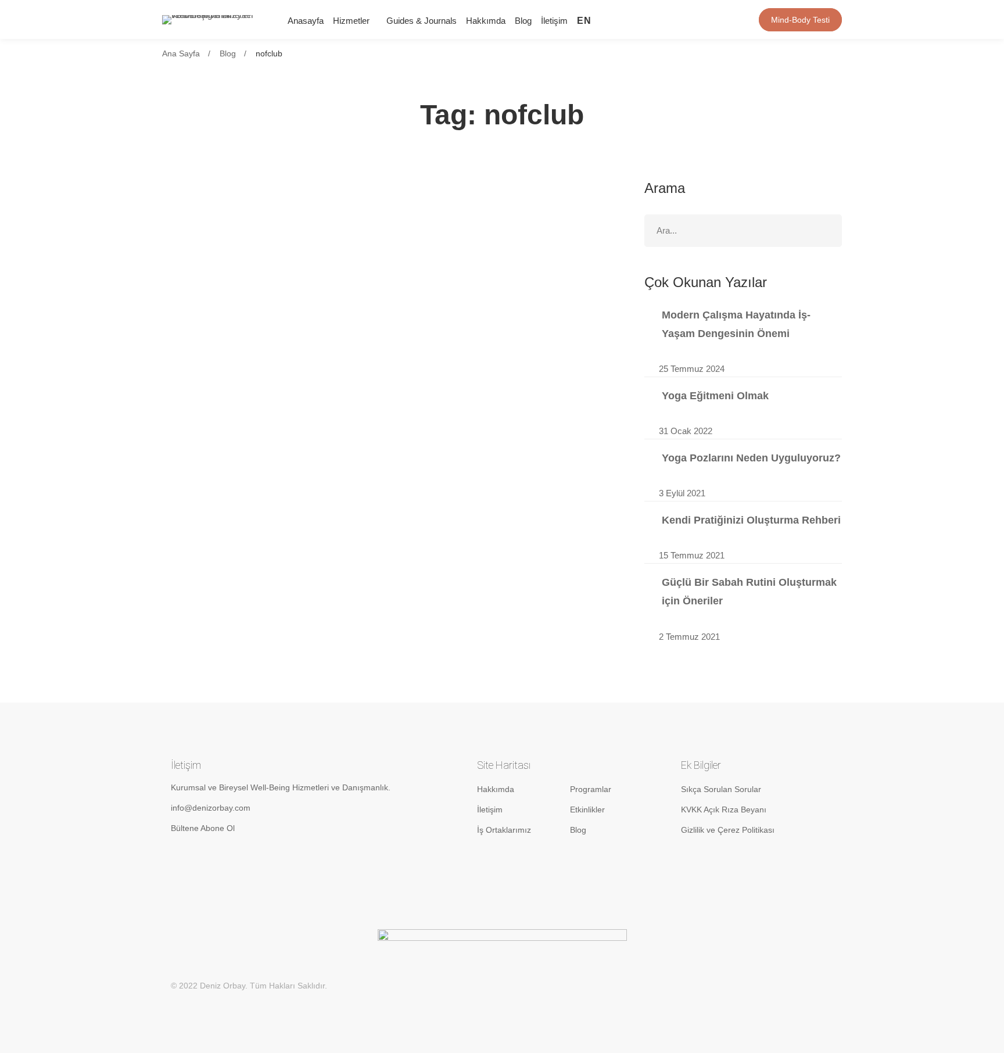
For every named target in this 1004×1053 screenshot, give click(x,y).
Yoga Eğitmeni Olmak (715, 396)
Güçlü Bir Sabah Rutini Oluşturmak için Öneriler (749, 591)
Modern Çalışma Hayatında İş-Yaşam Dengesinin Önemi (736, 324)
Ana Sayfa (181, 53)
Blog (228, 53)
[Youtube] (675, 19)
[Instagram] (638, 19)
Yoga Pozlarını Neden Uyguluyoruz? (751, 458)
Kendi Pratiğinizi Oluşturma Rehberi (751, 520)
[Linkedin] (656, 19)
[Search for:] (743, 230)
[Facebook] (694, 19)
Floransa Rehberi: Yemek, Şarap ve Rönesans (306, 220)
